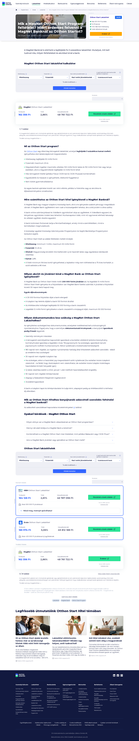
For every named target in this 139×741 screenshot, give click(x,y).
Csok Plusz (113, 691)
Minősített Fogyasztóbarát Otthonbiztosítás (83, 693)
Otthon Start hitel (36, 688)
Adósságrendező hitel (37, 710)
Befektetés (98, 685)
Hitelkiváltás (19, 707)
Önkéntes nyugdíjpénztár (98, 704)
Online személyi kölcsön (22, 691)
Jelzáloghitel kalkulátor (37, 708)
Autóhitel (18, 696)
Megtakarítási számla (100, 691)
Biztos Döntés (7, 4)
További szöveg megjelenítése (29, 138)
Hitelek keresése (69, 88)
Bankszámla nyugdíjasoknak (51, 697)
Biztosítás (82, 685)
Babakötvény (98, 710)
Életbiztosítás (82, 711)
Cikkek (129, 4)
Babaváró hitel (114, 696)
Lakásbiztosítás (82, 688)
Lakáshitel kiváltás (36, 705)
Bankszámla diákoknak (53, 693)
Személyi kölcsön (22, 685)
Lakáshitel (42, 10)
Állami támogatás (116, 685)
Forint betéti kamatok (100, 688)
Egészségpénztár (69, 685)
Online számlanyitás (52, 691)
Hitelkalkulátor (20, 693)
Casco (80, 702)
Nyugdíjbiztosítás (83, 708)
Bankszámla (51, 685)
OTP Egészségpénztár (69, 692)
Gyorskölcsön (19, 709)
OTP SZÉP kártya (52, 707)
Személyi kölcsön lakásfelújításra (20, 703)
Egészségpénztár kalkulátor (67, 689)
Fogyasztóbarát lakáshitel (35, 697)
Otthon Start (32, 151)
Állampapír (97, 707)
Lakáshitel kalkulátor (37, 691)
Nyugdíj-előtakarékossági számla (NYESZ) (101, 699)
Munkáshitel (113, 688)
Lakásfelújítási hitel (36, 700)
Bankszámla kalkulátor (53, 688)
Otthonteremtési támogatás (114, 699)
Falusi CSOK (113, 693)
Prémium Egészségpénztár (67, 696)
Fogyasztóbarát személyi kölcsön (20, 699)
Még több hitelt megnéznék (109, 574)
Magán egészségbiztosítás (83, 705)
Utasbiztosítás (82, 697)
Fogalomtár (34, 713)
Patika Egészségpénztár (69, 699)
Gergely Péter (25, 35)
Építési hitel (34, 703)
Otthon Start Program (78, 600)
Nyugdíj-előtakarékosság (98, 694)
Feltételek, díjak (104, 121)
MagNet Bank (24, 10)
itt (74, 407)
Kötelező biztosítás (83, 699)
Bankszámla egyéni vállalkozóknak (52, 701)
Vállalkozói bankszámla (53, 704)
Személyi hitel (19, 688)
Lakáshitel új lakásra (36, 693)
